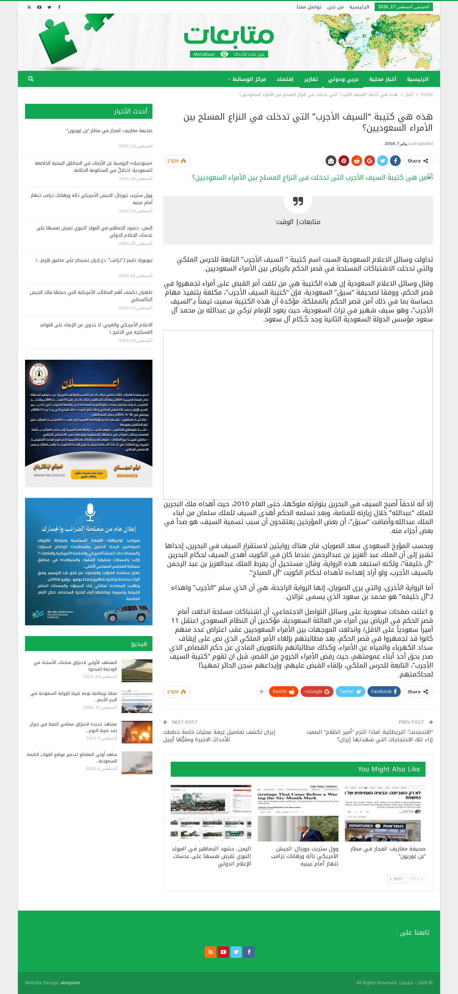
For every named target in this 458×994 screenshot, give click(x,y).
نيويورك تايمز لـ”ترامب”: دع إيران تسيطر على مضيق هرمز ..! (94, 260)
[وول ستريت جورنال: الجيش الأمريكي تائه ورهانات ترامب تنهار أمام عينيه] (298, 813)
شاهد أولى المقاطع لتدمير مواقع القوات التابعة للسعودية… (72, 758)
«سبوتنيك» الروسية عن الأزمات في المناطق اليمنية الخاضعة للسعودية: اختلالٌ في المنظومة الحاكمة (93, 167)
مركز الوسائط (249, 79)
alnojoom (70, 983)
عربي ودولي (343, 79)
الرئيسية (359, 7)
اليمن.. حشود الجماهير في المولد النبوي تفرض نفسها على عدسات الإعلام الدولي (94, 231)
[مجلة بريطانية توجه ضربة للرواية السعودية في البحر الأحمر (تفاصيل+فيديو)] (137, 701)
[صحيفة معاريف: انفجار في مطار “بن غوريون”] (385, 813)
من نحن (335, 7)
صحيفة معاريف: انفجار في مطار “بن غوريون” (109, 130)
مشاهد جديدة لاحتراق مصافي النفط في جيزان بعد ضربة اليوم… (73, 727)
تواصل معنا (309, 7)
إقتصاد (285, 79)
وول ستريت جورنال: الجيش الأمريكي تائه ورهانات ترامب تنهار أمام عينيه (91, 199)
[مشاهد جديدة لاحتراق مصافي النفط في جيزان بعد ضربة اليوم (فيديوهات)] (137, 732)
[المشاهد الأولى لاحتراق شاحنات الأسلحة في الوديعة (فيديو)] (137, 670)
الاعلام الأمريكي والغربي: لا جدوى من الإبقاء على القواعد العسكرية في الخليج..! (96, 328)
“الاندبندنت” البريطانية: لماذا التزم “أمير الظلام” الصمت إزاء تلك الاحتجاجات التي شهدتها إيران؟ (370, 736)
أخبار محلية (382, 79)
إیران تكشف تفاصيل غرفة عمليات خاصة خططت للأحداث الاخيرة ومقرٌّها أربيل (219, 736)
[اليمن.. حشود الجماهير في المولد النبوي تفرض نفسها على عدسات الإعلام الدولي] (211, 813)
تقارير (311, 79)
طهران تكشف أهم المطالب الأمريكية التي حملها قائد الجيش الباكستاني (91, 296)
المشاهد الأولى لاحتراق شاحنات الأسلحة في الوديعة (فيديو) (75, 666)
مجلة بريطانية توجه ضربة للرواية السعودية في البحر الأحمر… (73, 696)
